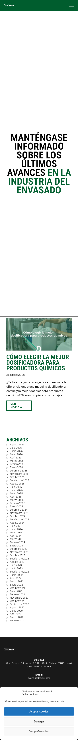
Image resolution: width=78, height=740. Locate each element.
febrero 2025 (17, 503)
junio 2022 (16, 574)
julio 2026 (16, 447)
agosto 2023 (17, 561)
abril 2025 (15, 496)
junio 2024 (16, 529)
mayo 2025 (16, 493)
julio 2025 (16, 486)
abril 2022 (15, 578)
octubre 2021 (17, 587)
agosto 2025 (17, 483)
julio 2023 (16, 565)
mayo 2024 (16, 532)
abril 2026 (15, 457)
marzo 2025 (17, 499)
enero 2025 (16, 506)
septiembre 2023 (19, 558)
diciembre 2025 (18, 470)
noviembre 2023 (19, 552)
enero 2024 (16, 545)
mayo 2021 (16, 591)
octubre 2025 (17, 477)
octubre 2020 (17, 600)
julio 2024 (16, 526)
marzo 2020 (17, 617)
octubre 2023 (17, 555)
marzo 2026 (17, 460)
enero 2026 (16, 467)
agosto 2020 (17, 607)
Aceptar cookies (39, 711)
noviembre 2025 (19, 473)
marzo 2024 (17, 539)
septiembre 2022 (19, 571)
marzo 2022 (17, 581)
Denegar (39, 721)
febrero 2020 (17, 620)
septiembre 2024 (19, 519)
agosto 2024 (17, 522)
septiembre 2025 (19, 480)
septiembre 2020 (19, 604)
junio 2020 (16, 610)
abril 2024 (15, 535)
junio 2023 (16, 568)
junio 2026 (16, 451)
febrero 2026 (17, 464)
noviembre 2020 (19, 597)
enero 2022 (16, 584)
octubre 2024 (17, 516)
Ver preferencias (39, 731)
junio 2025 (16, 490)
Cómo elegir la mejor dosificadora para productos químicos (37, 362)
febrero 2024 (17, 542)
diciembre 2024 (18, 509)
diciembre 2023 (18, 548)
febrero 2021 (17, 594)
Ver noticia (16, 405)
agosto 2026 (17, 444)
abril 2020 (15, 614)
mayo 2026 (16, 454)
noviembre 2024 (19, 512)
